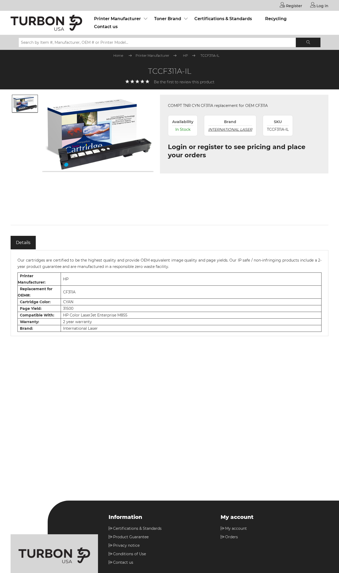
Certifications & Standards (223, 18)
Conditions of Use (129, 554)
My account (236, 528)
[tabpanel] (169, 293)
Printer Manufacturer (117, 18)
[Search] (308, 42)
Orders (231, 537)
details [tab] (23, 242)
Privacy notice (126, 545)
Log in (321, 5)
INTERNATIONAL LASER (230, 129)
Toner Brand (167, 18)
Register (293, 5)
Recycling (276, 18)
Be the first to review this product (184, 82)
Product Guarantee (131, 537)
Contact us (106, 26)
